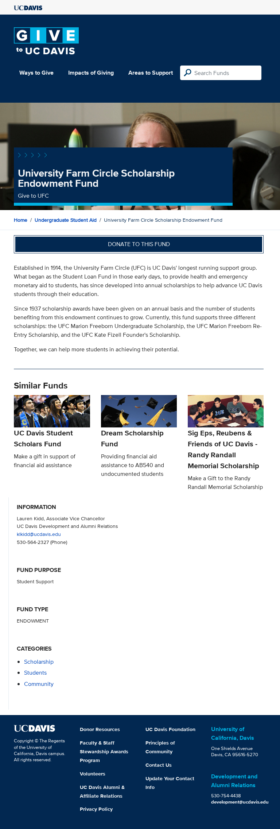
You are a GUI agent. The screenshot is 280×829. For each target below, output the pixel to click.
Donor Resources (100, 729)
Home (20, 220)
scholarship (39, 662)
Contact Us (158, 765)
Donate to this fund (139, 244)
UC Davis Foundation (170, 729)
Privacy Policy (96, 809)
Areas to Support (150, 72)
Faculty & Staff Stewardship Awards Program (104, 751)
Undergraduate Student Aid (66, 220)
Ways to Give (36, 72)
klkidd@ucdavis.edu (39, 534)
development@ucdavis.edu (240, 801)
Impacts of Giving (91, 72)
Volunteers (92, 773)
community (39, 684)
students (35, 672)
